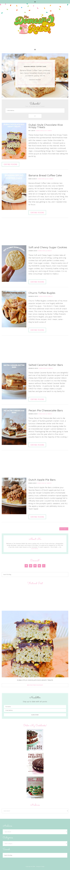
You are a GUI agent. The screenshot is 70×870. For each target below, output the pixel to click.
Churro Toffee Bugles (42, 292)
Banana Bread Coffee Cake (35, 66)
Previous (5, 76)
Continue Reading (35, 79)
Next (65, 76)
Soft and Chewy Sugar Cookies (48, 247)
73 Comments (50, 368)
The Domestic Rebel (35, 24)
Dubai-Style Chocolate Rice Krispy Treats (46, 126)
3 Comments (50, 296)
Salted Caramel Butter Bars (46, 364)
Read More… (35, 548)
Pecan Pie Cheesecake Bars (46, 410)
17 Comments (48, 483)
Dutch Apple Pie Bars (42, 479)
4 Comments (49, 414)
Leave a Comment (48, 130)
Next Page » (63, 528)
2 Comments (49, 250)
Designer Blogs (40, 866)
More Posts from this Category (35, 685)
